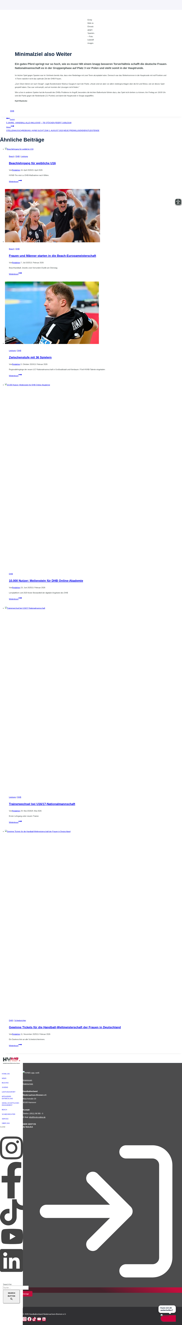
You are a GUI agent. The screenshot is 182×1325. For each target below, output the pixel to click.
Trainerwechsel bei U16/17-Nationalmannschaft (42, 804)
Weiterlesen (15, 181)
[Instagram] (24, 1319)
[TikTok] (34, 1319)
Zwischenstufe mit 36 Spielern (30, 357)
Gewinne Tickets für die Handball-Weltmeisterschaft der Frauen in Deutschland (65, 1027)
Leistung (24, 156)
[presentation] (93, 149)
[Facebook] (29, 1319)
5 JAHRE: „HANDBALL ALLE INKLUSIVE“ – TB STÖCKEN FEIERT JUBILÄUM (38, 121)
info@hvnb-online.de (37, 1117)
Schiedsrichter (20, 1020)
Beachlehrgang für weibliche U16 (32, 163)
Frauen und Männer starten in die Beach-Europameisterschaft (52, 255)
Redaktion (16, 170)
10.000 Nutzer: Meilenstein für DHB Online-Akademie (46, 580)
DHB (12, 111)
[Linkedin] (44, 1319)
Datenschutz (28, 1084)
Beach (11, 156)
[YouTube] (39, 1319)
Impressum (27, 1080)
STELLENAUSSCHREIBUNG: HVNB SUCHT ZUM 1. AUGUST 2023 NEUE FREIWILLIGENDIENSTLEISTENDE (52, 129)
